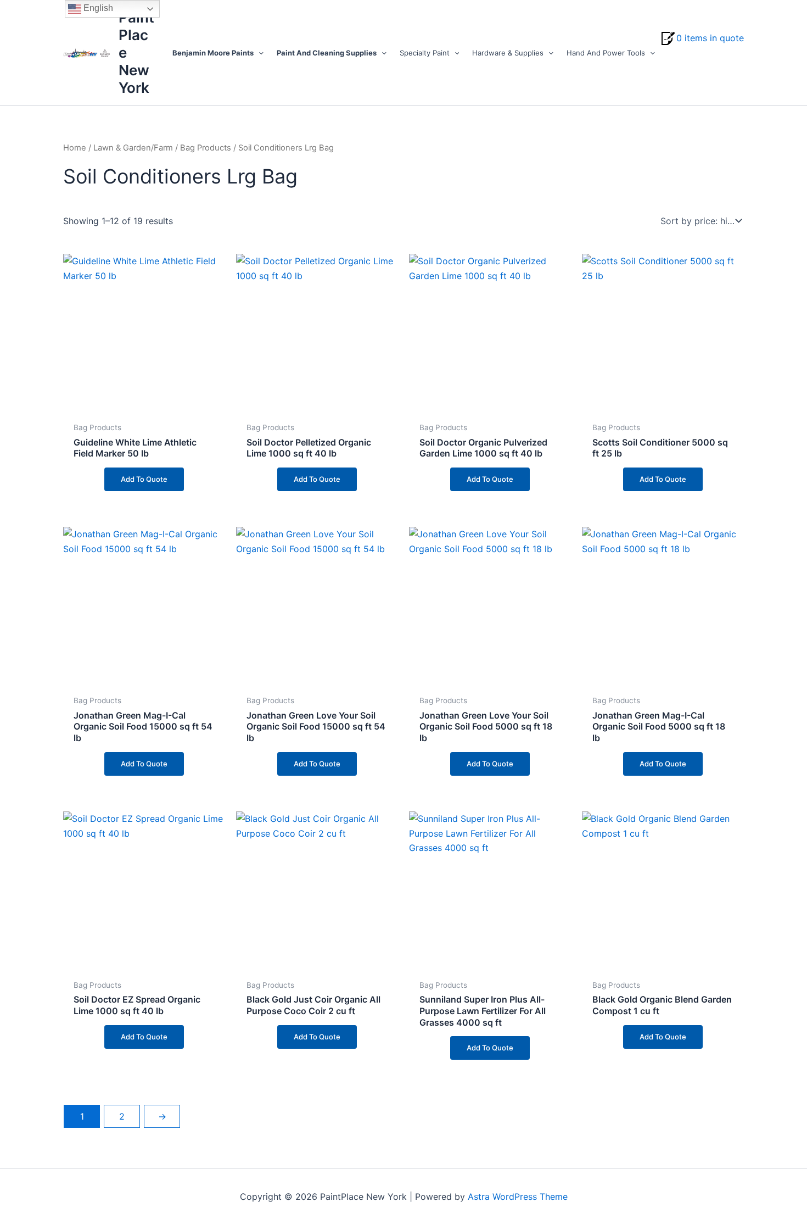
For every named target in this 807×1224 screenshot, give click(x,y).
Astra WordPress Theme (518, 1196)
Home (74, 148)
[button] (259, 53)
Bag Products (205, 148)
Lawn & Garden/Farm (133, 148)
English (97, 8)
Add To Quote (144, 479)
